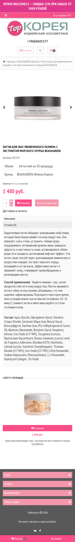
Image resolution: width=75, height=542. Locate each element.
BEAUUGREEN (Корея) (28, 61)
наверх (58, 538)
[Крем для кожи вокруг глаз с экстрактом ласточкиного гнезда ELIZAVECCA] (37, 404)
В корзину (24, 203)
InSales (52, 521)
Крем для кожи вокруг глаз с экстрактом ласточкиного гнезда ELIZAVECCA (37, 442)
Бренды (12, 61)
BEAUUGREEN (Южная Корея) (35, 174)
